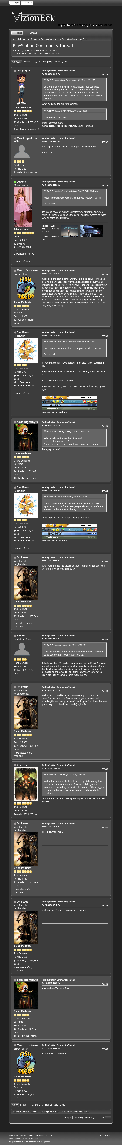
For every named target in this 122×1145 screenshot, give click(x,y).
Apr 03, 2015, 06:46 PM (51, 74)
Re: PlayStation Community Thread (58, 70)
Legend (21, 181)
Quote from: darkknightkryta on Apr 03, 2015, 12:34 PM (70, 80)
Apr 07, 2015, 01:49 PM (51, 768)
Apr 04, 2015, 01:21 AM (51, 273)
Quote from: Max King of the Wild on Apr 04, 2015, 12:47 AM (72, 191)
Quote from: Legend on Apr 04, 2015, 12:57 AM (66, 496)
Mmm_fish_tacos (27, 270)
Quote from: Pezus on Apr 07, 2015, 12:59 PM (65, 774)
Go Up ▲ (109, 1135)
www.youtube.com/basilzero (54, 412)
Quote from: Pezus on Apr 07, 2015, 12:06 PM (65, 645)
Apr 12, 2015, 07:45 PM (51, 905)
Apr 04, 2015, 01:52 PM (51, 425)
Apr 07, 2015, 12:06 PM (51, 560)
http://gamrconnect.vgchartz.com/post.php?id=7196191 (70, 146)
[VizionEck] (15, 257)
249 (44, 61)
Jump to (68, 1117)
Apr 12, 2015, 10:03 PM (51, 983)
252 (60, 61)
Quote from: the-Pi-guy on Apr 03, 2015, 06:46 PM (67, 431)
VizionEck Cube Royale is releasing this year (50, 228)
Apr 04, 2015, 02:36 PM (51, 490)
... (36, 61)
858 (67, 61)
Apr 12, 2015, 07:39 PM (51, 827)
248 (40, 61)
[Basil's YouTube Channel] (15, 389)
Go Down (16, 62)
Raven (21, 635)
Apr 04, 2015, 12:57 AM (51, 185)
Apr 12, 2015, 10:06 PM (51, 1048)
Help (101, 1135)
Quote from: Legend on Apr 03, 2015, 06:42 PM (66, 110)
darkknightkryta (27, 422)
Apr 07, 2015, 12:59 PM (51, 690)
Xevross (22, 765)
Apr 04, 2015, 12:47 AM (51, 141)
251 (55, 61)
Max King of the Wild (25, 139)
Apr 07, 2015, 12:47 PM (51, 639)
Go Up (15, 1105)
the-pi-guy (23, 70)
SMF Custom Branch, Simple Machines (23, 1138)
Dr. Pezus (22, 557)
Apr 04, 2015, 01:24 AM (51, 335)
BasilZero (23, 332)
